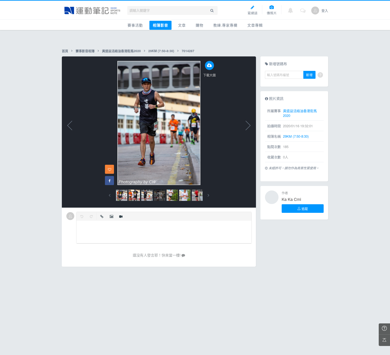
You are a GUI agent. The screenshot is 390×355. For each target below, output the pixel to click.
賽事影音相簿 (85, 51)
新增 (309, 74)
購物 (199, 25)
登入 (324, 10)
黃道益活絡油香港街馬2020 (121, 51)
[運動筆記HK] (92, 10)
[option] (121, 195)
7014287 (188, 51)
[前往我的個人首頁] (315, 10)
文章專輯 (255, 25)
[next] (208, 195)
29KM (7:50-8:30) (161, 51)
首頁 (65, 51)
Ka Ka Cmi (291, 199)
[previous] (109, 195)
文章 (182, 25)
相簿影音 (160, 25)
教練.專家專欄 (225, 25)
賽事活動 (135, 25)
